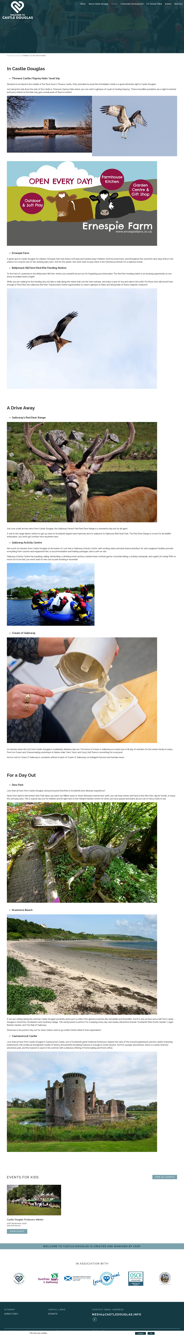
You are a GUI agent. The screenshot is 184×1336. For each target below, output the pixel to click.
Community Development (132, 4)
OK (151, 1333)
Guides (114, 4)
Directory (178, 4)
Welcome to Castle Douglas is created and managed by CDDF (92, 1246)
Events (168, 4)
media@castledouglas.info (116, 1314)
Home (83, 4)
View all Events (164, 1177)
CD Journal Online (154, 4)
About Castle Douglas (98, 4)
